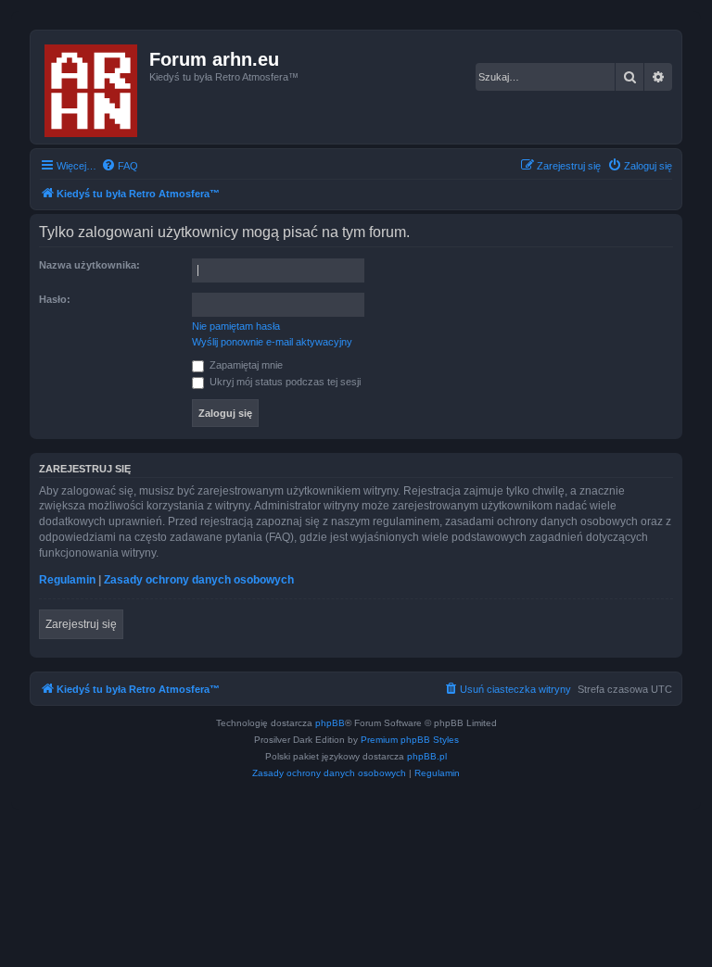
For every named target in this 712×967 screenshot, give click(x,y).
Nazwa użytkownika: (89, 264)
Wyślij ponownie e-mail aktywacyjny (272, 341)
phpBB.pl (427, 756)
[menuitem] (119, 166)
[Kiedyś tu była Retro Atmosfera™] (92, 87)
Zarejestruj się (81, 624)
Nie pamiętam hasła (236, 326)
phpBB (330, 723)
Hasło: (54, 299)
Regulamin (67, 579)
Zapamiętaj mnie (245, 364)
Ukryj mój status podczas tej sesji (284, 381)
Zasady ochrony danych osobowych (199, 579)
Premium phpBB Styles (410, 740)
